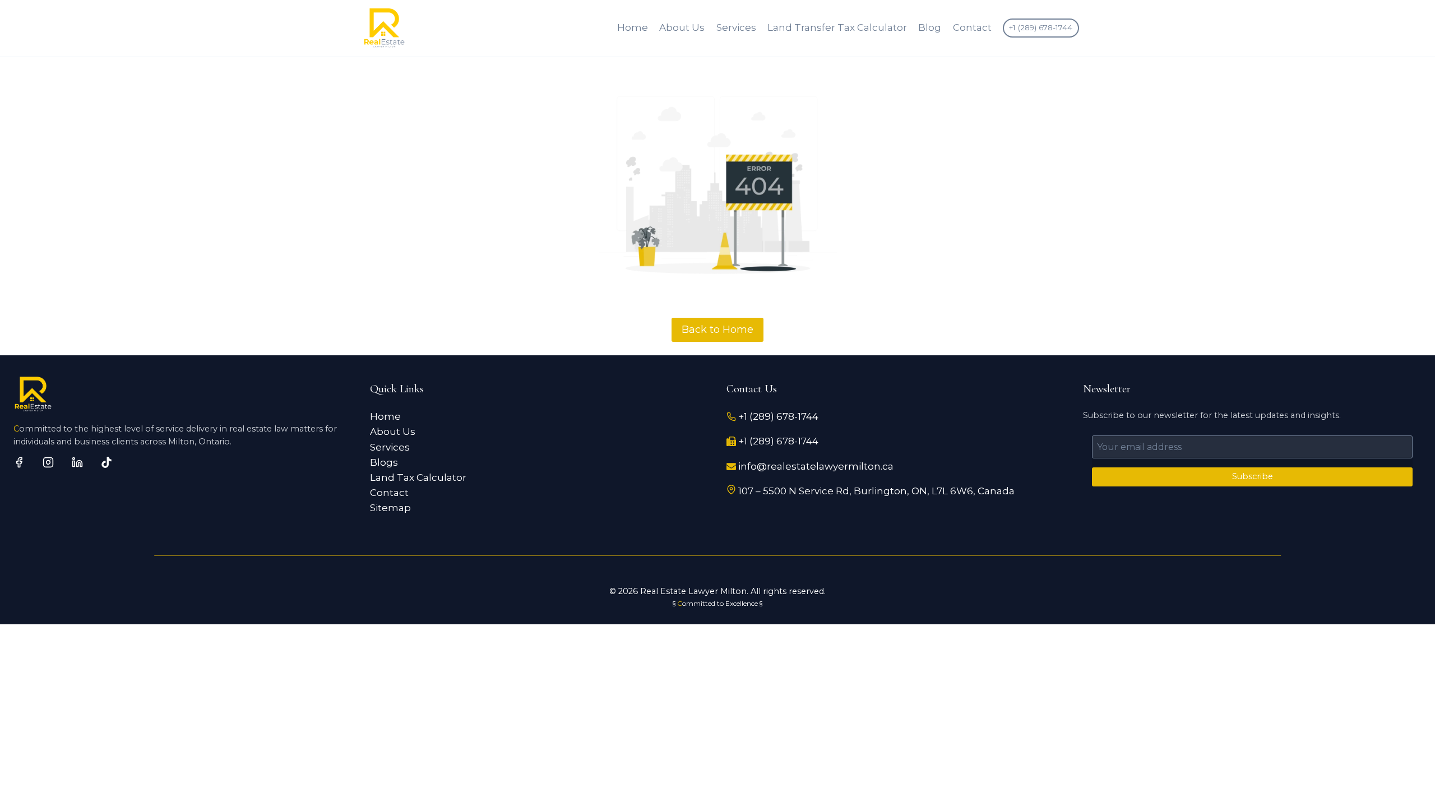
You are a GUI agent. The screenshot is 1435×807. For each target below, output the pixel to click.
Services (736, 27)
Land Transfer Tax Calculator (837, 27)
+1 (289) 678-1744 (1040, 27)
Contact (972, 27)
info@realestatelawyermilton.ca (816, 466)
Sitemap (390, 507)
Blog (929, 27)
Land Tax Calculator (418, 477)
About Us (682, 27)
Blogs (384, 462)
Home (632, 27)
